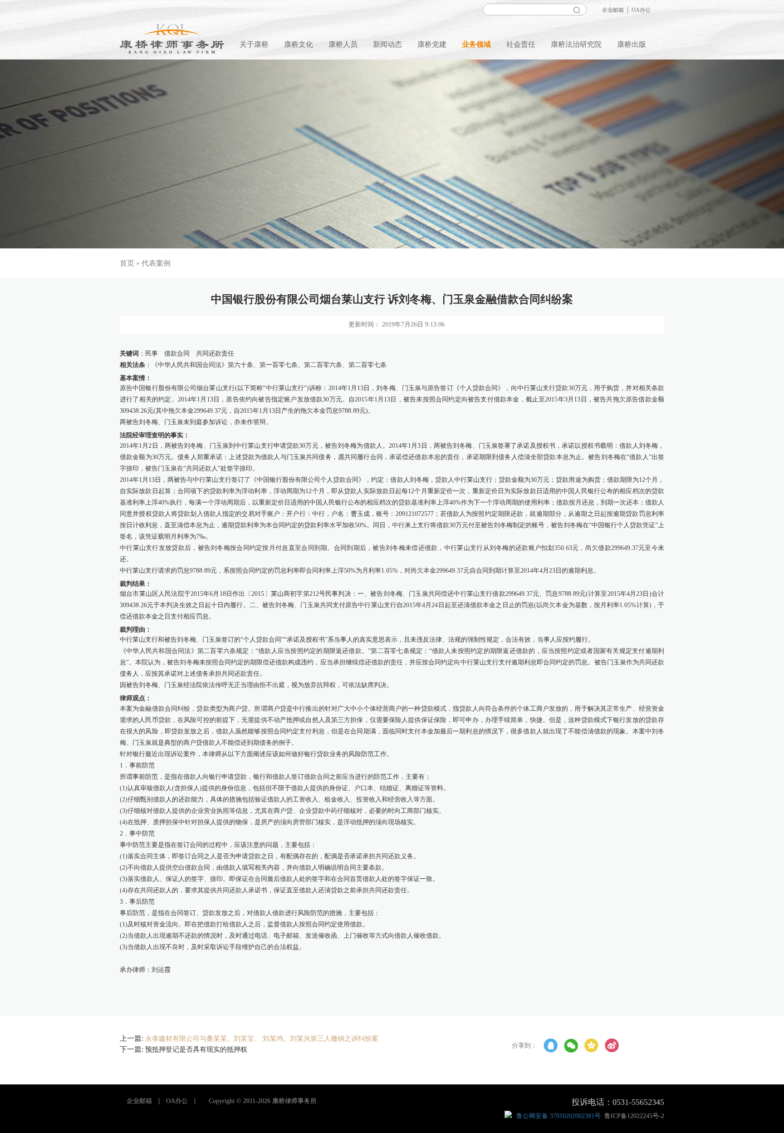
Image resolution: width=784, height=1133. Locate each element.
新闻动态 (387, 44)
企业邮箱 (613, 10)
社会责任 (520, 44)
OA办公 (641, 10)
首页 (127, 263)
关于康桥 (254, 44)
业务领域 (476, 44)
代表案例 (156, 263)
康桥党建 (431, 44)
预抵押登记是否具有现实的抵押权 (196, 1049)
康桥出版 (631, 44)
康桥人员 (343, 44)
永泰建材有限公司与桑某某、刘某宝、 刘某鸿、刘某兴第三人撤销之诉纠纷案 (261, 1038)
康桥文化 (298, 44)
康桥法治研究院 (576, 44)
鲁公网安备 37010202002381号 (558, 1116)
